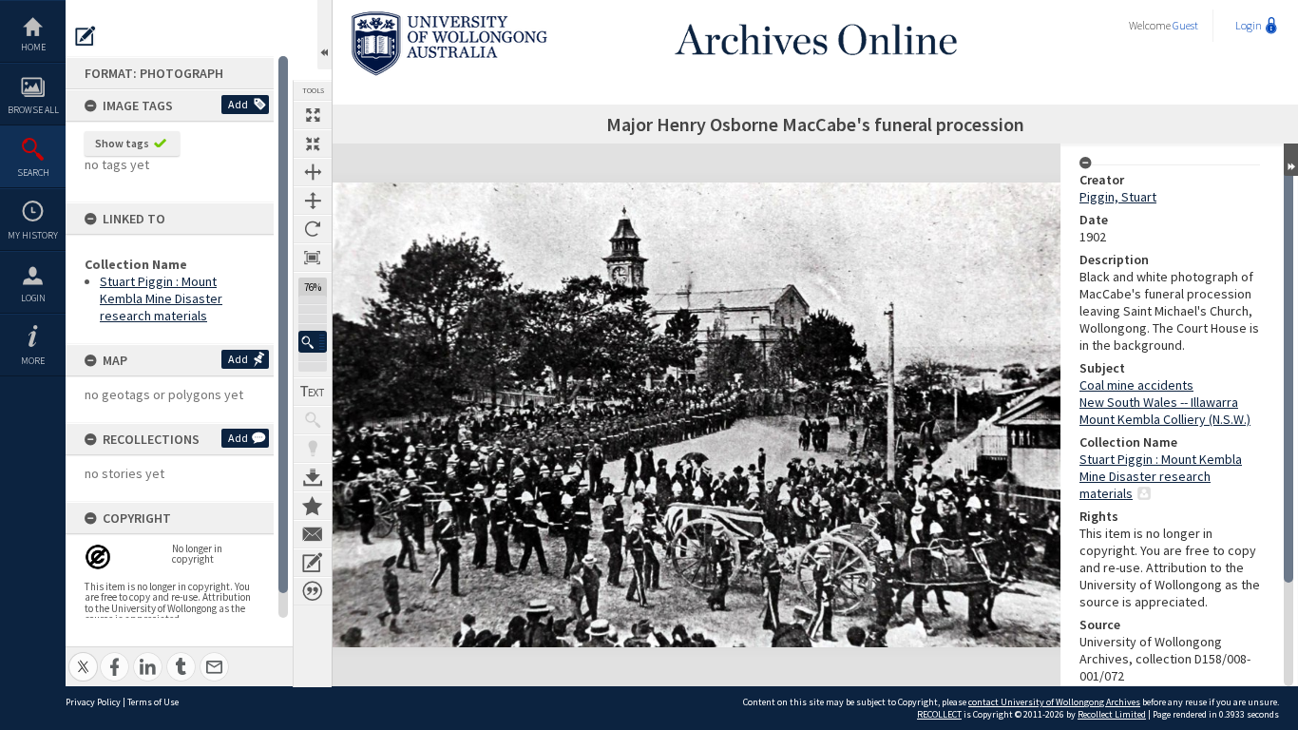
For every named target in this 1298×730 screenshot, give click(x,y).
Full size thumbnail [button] (313, 115)
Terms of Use (153, 702)
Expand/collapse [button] (1291, 160)
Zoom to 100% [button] (313, 257)
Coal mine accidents (1136, 385)
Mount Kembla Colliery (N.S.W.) (1164, 419)
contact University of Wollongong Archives (1054, 702)
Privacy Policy (93, 702)
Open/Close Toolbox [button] (324, 34)
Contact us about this (313, 534)
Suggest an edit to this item (85, 36)
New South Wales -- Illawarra (1158, 402)
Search (33, 172)
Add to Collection (313, 505)
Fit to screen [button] (313, 143)
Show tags (122, 143)
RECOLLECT (939, 714)
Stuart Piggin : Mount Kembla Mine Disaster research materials (161, 298)
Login (33, 298)
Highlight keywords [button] (313, 448)
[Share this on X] (83, 656)
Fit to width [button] (313, 172)
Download (313, 477)
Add (238, 104)
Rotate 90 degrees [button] (313, 229)
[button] (312, 342)
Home (33, 47)
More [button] (33, 361)
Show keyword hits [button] (313, 420)
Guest (1185, 25)
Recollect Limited (1112, 714)
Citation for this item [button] (313, 591)
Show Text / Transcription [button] (313, 391)
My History (33, 235)
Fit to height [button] (313, 200)
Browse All (33, 110)
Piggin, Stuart (1117, 196)
